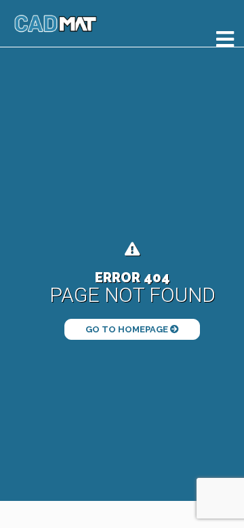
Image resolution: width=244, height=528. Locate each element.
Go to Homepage (127, 329)
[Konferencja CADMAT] (55, 23)
